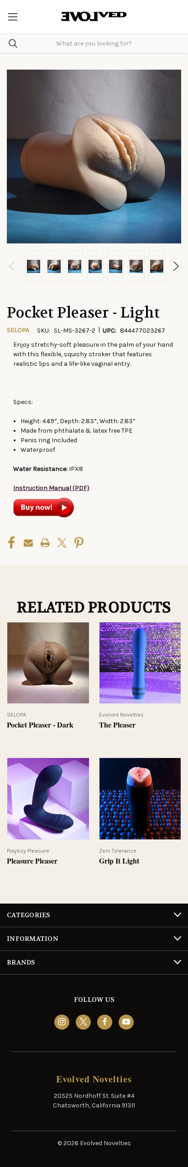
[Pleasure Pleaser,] (48, 798)
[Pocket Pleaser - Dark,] (48, 663)
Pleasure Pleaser (32, 861)
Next (175, 266)
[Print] (45, 542)
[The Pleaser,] (140, 663)
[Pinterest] (79, 542)
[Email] (28, 542)
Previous (13, 266)
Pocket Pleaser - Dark (40, 725)
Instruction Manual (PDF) (51, 488)
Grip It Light (119, 861)
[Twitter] (62, 542)
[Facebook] (11, 542)
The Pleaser (117, 725)
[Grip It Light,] (140, 798)
